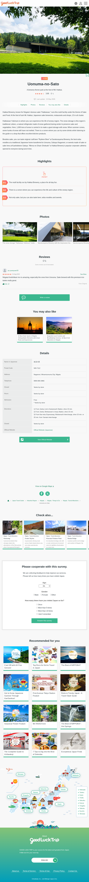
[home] (10, 4)
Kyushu (11, 797)
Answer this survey (44, 621)
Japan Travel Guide (18, 500)
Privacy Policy (59, 871)
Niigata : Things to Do (53, 500)
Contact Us (72, 871)
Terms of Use (45, 871)
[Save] (87, 75)
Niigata (42, 500)
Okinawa (20, 774)
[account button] (80, 3)
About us (15, 871)
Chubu (43, 811)
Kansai (35, 792)
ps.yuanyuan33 (13, 270)
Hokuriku (44, 789)
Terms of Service (29, 871)
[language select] (75, 3)
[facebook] (41, 493)
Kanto (60, 804)
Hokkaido (76, 775)
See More (83, 274)
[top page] (8, 501)
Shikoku (28, 811)
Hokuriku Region (32, 500)
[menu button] (85, 3)
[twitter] (47, 493)
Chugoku (26, 795)
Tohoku (63, 789)
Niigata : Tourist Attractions (70, 500)
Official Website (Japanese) (43, 430)
